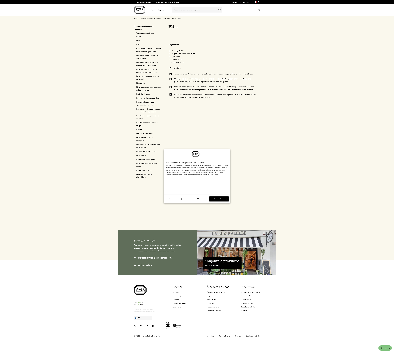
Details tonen (173, 199)
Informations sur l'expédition (144, 2)
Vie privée (210, 336)
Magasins (234, 2)
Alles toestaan (218, 199)
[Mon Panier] (259, 10)
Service (178, 286)
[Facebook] (147, 326)
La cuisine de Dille (247, 303)
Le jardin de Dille (246, 299)
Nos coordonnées (213, 307)
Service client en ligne (143, 265)
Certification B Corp (214, 310)
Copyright (237, 336)
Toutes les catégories (156, 10)
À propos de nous (218, 286)
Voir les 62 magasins (212, 265)
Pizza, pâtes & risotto (169, 18)
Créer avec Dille (246, 296)
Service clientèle (244, 2)
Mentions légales (224, 336)
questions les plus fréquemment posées (159, 251)
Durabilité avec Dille (248, 307)
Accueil (136, 18)
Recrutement (211, 299)
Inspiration (248, 286)
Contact (176, 292)
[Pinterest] (141, 326)
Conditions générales (253, 336)
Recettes (158, 18)
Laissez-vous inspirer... (147, 18)
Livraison (176, 299)
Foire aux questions (179, 296)
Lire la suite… (178, 307)
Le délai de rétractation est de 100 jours (167, 2)
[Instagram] (135, 326)
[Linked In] (153, 326)
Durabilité (210, 303)
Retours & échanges (179, 303)
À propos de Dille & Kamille (216, 292)
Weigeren (201, 199)
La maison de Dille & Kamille (250, 292)
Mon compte (252, 10)
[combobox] (197, 10)
